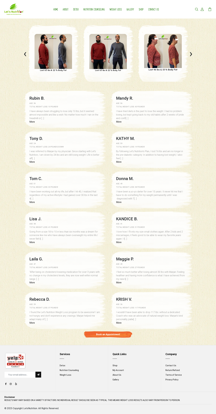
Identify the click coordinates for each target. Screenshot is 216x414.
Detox (76, 9)
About (65, 9)
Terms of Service (173, 375)
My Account (118, 370)
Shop (141, 9)
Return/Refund (172, 370)
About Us (117, 375)
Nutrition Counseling (94, 9)
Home (55, 9)
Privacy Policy (171, 379)
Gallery (130, 9)
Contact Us (153, 9)
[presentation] (25, 53)
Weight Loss (115, 9)
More (32, 121)
